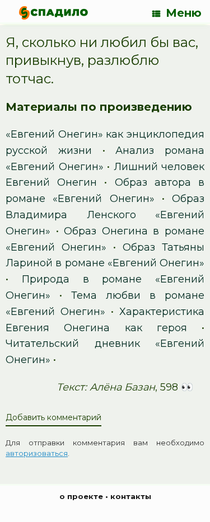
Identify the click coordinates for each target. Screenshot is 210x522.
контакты (130, 496)
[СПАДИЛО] (53, 13)
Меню (184, 13)
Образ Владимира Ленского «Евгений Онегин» (105, 214)
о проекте (81, 496)
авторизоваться (37, 453)
